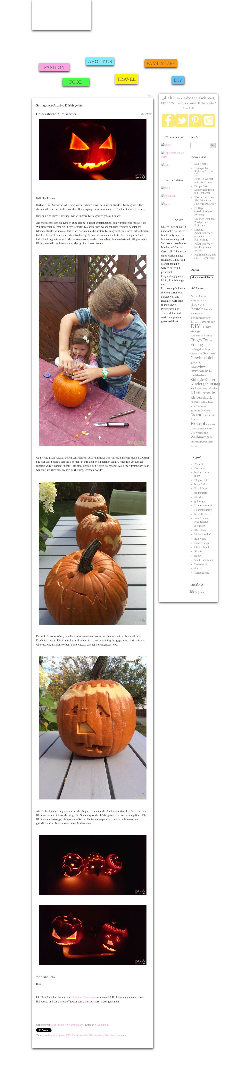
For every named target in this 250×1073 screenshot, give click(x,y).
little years (200, 538)
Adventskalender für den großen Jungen (203, 247)
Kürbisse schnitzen (115, 1035)
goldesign (199, 501)
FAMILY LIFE (160, 63)
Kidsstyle (197, 380)
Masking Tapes (206, 402)
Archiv (142, 95)
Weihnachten (201, 437)
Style (192, 433)
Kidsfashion (198, 375)
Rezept (197, 423)
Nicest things (201, 543)
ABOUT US (100, 61)
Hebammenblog (203, 509)
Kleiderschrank (201, 397)
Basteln (197, 309)
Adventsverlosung (198, 300)
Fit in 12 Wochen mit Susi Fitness (203, 180)
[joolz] (165, 187)
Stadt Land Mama (204, 560)
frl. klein (199, 497)
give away (195, 362)
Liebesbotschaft (203, 534)
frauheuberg (201, 492)
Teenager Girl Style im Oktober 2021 (203, 171)
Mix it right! (201, 163)
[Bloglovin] (197, 592)
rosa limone (57, 1024)
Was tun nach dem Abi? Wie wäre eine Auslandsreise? (205, 200)
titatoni (198, 568)
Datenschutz (223, 1066)
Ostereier (206, 410)
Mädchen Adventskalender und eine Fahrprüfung (203, 234)
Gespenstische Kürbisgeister (56, 113)
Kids (211, 371)
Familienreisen (197, 336)
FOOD (76, 82)
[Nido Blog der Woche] (165, 165)
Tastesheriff (200, 564)
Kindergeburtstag (205, 384)
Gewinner (209, 353)
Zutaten (193, 446)
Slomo (198, 551)
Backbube (199, 468)
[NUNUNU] (168, 196)
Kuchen (194, 401)
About (132, 95)
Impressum (38, 1062)
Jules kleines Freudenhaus (201, 520)
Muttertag (201, 406)
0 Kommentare (74, 1024)
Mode (193, 406)
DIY (178, 80)
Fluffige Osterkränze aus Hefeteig (203, 211)
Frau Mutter (201, 488)
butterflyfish (201, 484)
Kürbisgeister (96, 1035)
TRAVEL (126, 79)
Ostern (195, 414)
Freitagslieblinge (200, 349)
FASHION (54, 67)
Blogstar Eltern (202, 480)
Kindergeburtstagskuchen (204, 388)
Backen (197, 304)
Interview (198, 366)
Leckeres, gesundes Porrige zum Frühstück (204, 222)
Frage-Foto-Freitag (201, 342)
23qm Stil (199, 464)
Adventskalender (199, 295)
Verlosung (202, 432)
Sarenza (193, 429)
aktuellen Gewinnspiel (84, 997)
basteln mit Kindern (54, 1035)
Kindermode (202, 392)
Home (124, 95)
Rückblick (210, 424)
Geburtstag (196, 353)
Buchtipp (194, 322)
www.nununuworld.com (201, 441)
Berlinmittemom (200, 317)
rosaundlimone (61, 15)
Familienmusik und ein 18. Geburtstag (205, 256)
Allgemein (103, 1024)
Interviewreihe (199, 371)
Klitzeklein (200, 530)
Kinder (209, 379)
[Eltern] (166, 144)
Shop (150, 95)
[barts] (165, 204)
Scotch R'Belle (205, 428)
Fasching (208, 335)
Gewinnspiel (201, 357)
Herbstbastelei (80, 1035)
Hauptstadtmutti (203, 505)
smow (197, 555)
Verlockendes (201, 572)
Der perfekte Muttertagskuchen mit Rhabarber (204, 190)
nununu (195, 410)
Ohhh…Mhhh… (203, 547)
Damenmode (207, 321)
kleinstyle (199, 525)
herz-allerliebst (202, 514)
